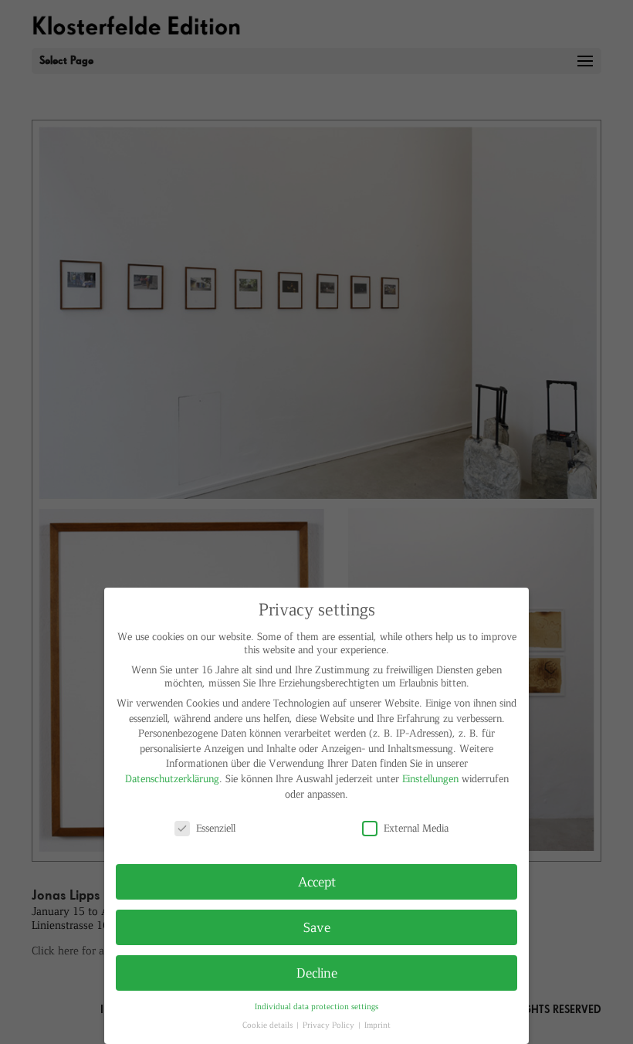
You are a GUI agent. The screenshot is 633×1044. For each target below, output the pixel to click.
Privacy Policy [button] (330, 1024)
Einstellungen (430, 778)
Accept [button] (317, 881)
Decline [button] (316, 972)
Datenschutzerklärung (172, 778)
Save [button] (316, 926)
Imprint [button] (377, 1024)
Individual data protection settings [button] (316, 1006)
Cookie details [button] (268, 1024)
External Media (416, 827)
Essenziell (215, 827)
